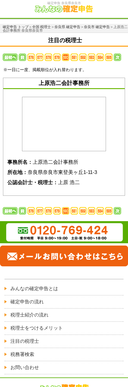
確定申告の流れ (27, 301)
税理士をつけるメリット (36, 328)
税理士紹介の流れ (29, 314)
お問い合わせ (24, 367)
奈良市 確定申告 (97, 27)
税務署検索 (22, 354)
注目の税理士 (24, 341)
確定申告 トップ (16, 27)
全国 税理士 (41, 27)
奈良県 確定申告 (67, 27)
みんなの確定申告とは (34, 288)
